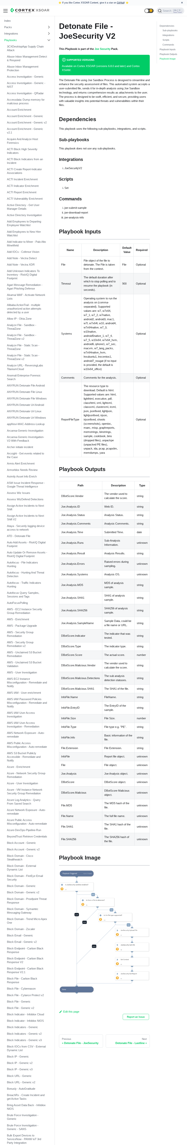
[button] (149, 11)
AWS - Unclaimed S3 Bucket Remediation (24, 654)
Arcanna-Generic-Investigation (25, 430)
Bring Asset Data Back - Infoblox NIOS (26, 1107)
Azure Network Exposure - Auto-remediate (26, 811)
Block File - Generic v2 (20, 1007)
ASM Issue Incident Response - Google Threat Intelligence (26, 484)
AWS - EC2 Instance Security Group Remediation (24, 611)
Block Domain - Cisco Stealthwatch (20, 857)
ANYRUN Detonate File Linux (24, 391)
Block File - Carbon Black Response (22, 980)
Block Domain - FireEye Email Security (25, 877)
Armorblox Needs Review (22, 469)
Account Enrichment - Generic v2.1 (25, 130)
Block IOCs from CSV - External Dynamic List (26, 1048)
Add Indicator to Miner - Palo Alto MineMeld (26, 243)
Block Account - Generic (21, 842)
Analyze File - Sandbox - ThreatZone (21, 326)
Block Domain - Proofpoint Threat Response (27, 900)
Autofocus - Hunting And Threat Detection (25, 574)
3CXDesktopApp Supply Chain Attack (25, 48)
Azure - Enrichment (18, 766)
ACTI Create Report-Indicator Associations (24, 171)
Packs (8, 27)
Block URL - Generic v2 (21, 1082)
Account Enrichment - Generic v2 (27, 122)
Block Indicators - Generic (22, 1027)
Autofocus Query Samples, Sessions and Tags (23, 594)
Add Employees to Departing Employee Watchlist (24, 223)
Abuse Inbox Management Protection (22, 68)
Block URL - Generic (19, 1075)
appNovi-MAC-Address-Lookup (26, 424)
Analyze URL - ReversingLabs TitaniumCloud (25, 367)
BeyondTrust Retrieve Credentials (27, 836)
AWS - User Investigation (22, 672)
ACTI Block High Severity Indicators (22, 151)
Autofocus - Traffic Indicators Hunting (24, 584)
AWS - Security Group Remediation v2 (20, 644)
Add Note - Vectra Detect (22, 258)
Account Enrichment (19, 109)
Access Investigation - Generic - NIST (26, 84)
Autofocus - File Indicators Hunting (22, 564)
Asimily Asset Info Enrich (22, 476)
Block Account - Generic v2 (23, 849)
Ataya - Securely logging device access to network (26, 527)
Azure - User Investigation (22, 783)
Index (7, 20)
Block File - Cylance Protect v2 (25, 995)
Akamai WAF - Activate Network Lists (26, 296)
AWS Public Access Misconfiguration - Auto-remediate (27, 745)
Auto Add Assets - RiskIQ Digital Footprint (26, 544)
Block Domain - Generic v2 (23, 892)
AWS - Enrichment (18, 619)
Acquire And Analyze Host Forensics (22, 141)
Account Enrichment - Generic (25, 116)
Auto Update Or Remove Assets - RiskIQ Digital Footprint (27, 554)
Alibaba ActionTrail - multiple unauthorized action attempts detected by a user (24, 308)
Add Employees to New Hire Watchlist (24, 233)
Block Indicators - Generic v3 (24, 1040)
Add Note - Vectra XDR (21, 264)
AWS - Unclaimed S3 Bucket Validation (24, 664)
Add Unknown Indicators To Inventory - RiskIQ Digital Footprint (23, 274)
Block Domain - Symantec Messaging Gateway (22, 910)
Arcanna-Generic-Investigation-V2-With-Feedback (25, 438)
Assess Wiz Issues (18, 492)
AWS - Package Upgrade (22, 625)
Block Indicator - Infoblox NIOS (25, 1020)
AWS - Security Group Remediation (20, 634)
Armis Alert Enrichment (21, 463)
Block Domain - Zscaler (21, 929)
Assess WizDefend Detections (25, 499)
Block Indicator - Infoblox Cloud (25, 1014)
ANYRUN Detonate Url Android (25, 404)
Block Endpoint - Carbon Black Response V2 (25, 960)
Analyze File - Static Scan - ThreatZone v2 (23, 357)
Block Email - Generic (20, 935)
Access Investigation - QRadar (25, 93)
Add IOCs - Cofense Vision (23, 251)
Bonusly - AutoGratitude (21, 1088)
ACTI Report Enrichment (21, 192)
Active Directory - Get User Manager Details (23, 206)
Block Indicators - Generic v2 (24, 1033)
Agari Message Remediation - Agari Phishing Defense (24, 286)
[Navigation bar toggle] (5, 11)
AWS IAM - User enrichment (24, 692)
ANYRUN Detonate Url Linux (24, 411)
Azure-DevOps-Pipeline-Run (24, 830)
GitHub (120, 2)
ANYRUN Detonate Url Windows (26, 417)
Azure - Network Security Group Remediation (26, 775)
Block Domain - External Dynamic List (21, 867)
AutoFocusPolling (17, 602)
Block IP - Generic (18, 1056)
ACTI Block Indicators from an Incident (25, 161)
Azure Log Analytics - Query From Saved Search (24, 801)
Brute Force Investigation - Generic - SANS (22, 1127)
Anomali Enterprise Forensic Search (24, 377)
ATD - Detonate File (18, 536)
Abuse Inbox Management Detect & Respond (27, 58)
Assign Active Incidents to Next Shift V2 (25, 517)
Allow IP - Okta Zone (19, 318)
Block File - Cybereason (21, 988)
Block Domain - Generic (21, 885)
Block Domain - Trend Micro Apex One (27, 920)
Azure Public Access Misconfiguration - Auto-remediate (27, 821)
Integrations (11, 33)
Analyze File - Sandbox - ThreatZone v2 (21, 337)
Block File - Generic (18, 1001)
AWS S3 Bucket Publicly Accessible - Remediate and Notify (24, 757)
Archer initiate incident (20, 447)
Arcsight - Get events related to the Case (25, 455)
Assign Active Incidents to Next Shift (25, 507)
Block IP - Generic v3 (20, 1069)
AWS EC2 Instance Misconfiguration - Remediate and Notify (27, 682)
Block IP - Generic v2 (20, 1062)
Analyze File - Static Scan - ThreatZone (23, 347)
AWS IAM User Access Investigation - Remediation (23, 724)
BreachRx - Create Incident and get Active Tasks (26, 1096)
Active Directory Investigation (24, 215)
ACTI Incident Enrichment (22, 179)
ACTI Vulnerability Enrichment (25, 198)
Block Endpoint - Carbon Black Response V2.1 (25, 970)
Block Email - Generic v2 (22, 941)
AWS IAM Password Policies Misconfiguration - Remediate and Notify (27, 703)
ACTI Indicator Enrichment (23, 185)
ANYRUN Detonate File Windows (27, 398)
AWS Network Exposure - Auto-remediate (26, 734)
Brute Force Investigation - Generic (22, 1117)
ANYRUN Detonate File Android (26, 385)
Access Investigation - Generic (25, 76)
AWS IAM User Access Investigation (21, 714)
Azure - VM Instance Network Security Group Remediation (24, 791)
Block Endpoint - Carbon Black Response (25, 950)
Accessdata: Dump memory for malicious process (26, 101)
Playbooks (10, 40)
